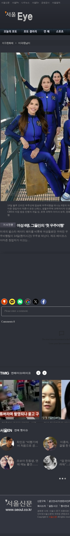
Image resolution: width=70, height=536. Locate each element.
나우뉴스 (25, 3)
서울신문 (5, 3)
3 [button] (65, 478)
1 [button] (60, 478)
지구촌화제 (7, 43)
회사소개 (41, 506)
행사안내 (65, 506)
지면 (60, 501)
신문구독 (41, 501)
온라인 (65, 501)
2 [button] (62, 478)
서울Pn (15, 3)
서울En (35, 3)
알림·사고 (53, 506)
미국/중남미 (24, 43)
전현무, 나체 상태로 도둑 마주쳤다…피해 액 (29, 464)
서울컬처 (56, 3)
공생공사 (45, 3)
